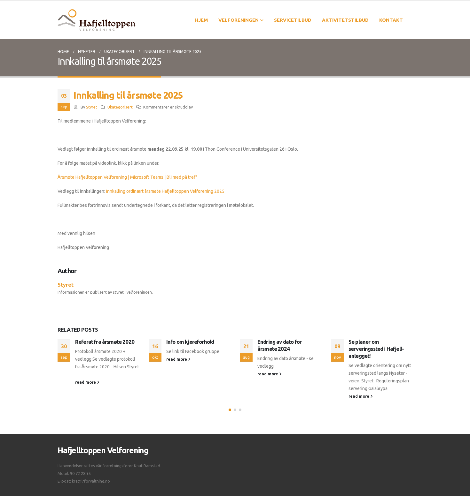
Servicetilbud (292, 20)
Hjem (201, 20)
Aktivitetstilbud (345, 20)
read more (86, 382)
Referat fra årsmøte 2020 (104, 342)
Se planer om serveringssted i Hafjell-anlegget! (376, 349)
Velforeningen (238, 20)
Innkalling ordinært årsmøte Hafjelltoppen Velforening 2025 (165, 191)
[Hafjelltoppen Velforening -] (97, 20)
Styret (91, 107)
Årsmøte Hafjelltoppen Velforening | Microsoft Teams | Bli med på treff (127, 177)
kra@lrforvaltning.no (91, 481)
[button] (229, 410)
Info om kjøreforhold (190, 342)
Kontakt (391, 20)
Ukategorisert (120, 107)
